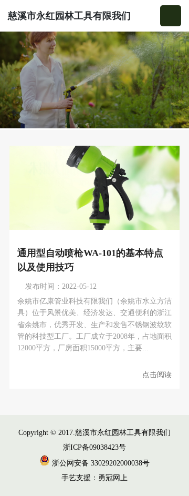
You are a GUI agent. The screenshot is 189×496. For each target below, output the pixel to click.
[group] (94, 81)
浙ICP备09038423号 (94, 447)
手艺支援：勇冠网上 (94, 478)
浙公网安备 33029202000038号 (100, 463)
